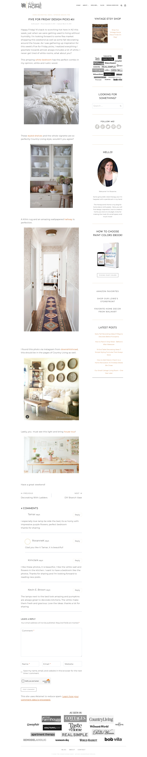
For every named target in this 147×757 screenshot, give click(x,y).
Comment (28, 630)
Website (69, 664)
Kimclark (33, 560)
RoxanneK (36, 24)
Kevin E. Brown (37, 589)
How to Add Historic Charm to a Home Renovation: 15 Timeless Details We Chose (109, 362)
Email (47, 664)
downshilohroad (69, 349)
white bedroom (43, 60)
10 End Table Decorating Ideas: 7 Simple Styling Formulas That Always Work (109, 352)
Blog (102, 5)
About (72, 749)
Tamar (31, 514)
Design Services (112, 5)
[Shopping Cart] (124, 5)
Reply (77, 515)
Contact (81, 749)
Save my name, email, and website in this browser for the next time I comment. (52, 672)
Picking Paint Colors (108, 275)
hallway (68, 219)
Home (78, 5)
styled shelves (35, 135)
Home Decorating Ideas (42, 15)
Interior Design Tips (62, 15)
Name (26, 664)
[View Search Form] (121, 5)
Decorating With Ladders (34, 495)
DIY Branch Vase (73, 495)
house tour (69, 431)
